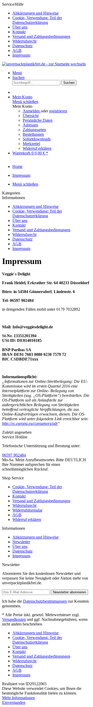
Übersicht (30, 115)
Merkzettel (31, 143)
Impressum (21, 55)
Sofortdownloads (37, 139)
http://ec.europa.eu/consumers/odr (30, 423)
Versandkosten (14, 619)
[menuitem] (51, 13)
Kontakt (19, 32)
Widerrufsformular (27, 510)
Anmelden (32, 111)
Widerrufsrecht (24, 41)
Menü (17, 73)
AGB (16, 50)
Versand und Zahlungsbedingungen (41, 36)
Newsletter (21, 542)
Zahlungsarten (34, 129)
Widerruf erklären (37, 148)
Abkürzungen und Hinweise (35, 13)
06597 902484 (14, 455)
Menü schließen (25, 101)
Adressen (30, 125)
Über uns (19, 27)
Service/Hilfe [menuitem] (36, 29)
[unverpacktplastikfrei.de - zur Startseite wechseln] (44, 64)
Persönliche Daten (37, 120)
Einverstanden (13, 702)
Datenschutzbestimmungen (45, 601)
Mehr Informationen (18, 698)
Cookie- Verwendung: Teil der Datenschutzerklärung (37, 20)
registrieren (58, 111)
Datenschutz (22, 46)
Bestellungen (33, 134)
